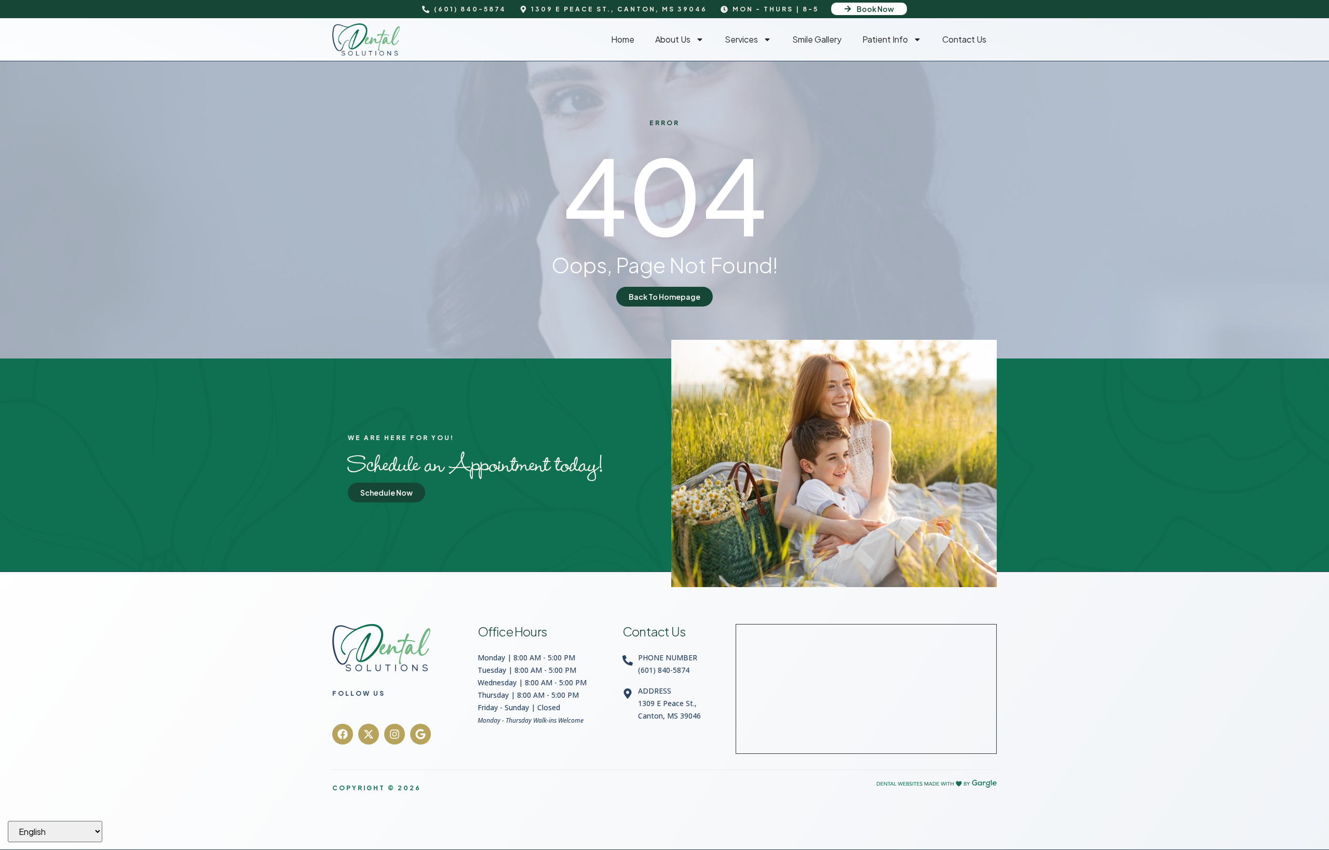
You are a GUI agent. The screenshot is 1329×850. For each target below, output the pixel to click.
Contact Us (964, 39)
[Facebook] (342, 734)
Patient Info (885, 39)
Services (741, 39)
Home (622, 39)
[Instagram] (394, 734)
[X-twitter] (368, 734)
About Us (672, 39)
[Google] (420, 734)
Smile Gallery (817, 39)
